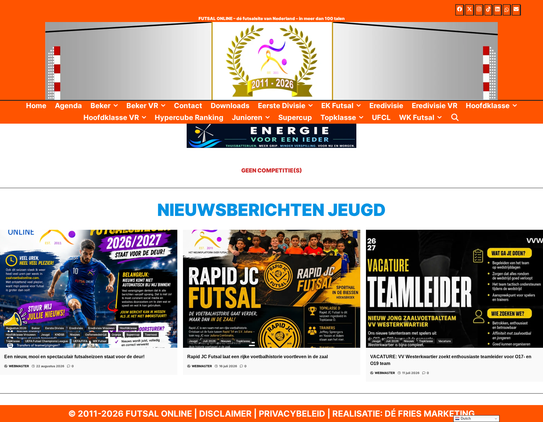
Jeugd (45, 334)
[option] (88, 302)
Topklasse (338, 117)
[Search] (455, 117)
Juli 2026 (209, 341)
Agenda (68, 105)
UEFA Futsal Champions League (46, 341)
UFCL (381, 117)
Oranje (116, 334)
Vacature (444, 341)
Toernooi (151, 334)
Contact (188, 105)
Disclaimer (225, 413)
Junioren (247, 117)
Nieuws (75, 334)
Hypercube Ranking (189, 117)
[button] (116, 105)
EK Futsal (337, 105)
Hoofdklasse (488, 105)
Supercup (295, 117)
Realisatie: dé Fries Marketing (403, 413)
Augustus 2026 (16, 328)
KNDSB (59, 334)
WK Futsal (416, 117)
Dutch (465, 418)
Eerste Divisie (281, 105)
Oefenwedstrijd (95, 334)
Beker (100, 105)
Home (36, 105)
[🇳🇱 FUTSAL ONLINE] (271, 60)
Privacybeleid (292, 413)
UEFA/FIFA (80, 341)
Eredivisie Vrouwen (101, 328)
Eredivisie (386, 105)
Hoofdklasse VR (111, 117)
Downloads (230, 105)
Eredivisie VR (434, 105)
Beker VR (142, 105)
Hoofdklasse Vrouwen (21, 334)
